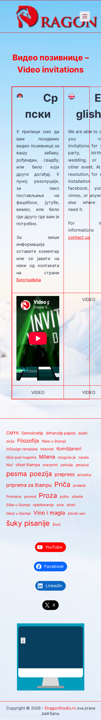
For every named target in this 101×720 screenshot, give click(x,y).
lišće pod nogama (21, 457)
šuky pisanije (28, 523)
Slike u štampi (18, 505)
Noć (9, 465)
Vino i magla (49, 512)
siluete (77, 496)
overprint (50, 465)
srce (60, 505)
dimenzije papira (60, 433)
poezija (41, 474)
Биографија (28, 279)
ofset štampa (28, 464)
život (57, 524)
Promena (14, 496)
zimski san (76, 513)
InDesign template (22, 449)
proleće (79, 485)
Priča (62, 484)
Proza (48, 495)
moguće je (67, 457)
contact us (79, 237)
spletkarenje (43, 505)
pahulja (67, 465)
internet (47, 449)
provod (30, 496)
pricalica (84, 475)
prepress (65, 474)
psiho (64, 496)
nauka (83, 457)
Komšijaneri (69, 448)
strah (71, 505)
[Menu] (85, 16)
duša (10, 441)
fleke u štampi (54, 441)
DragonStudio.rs (60, 708)
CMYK (12, 433)
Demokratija (32, 433)
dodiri (83, 433)
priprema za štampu (29, 485)
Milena (47, 457)
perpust (82, 465)
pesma (16, 474)
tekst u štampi (18, 513)
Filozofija (28, 440)
